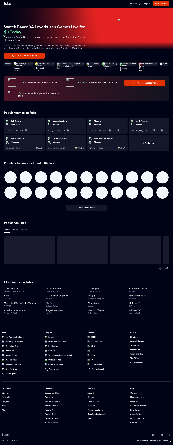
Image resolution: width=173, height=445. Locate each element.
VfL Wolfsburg (111, 64)
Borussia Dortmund (46, 64)
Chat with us (135, 423)
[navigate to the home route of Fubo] (7, 4)
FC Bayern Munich (149, 64)
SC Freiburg (95, 64)
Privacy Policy (155, 441)
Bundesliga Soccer (25, 64)
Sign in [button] (147, 4)
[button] (161, 268)
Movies (24, 229)
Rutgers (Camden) (54, 310)
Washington (93, 288)
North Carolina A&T (138, 296)
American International (15, 310)
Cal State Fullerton (54, 288)
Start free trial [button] (161, 4)
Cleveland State (11, 288)
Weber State (93, 303)
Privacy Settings (137, 418)
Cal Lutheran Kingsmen (57, 296)
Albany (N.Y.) (135, 310)
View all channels (86, 207)
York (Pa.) (92, 296)
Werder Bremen (129, 64)
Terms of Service (141, 441)
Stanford (50, 303)
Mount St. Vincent (96, 310)
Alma (6, 296)
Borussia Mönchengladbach (72, 64)
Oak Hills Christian (138, 288)
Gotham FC (134, 303)
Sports (7, 229)
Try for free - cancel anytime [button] (24, 55)
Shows (15, 229)
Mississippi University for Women (20, 303)
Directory (167, 441)
